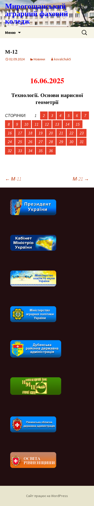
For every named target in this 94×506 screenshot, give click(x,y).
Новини (39, 59)
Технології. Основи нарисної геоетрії (47, 98)
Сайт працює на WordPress (47, 496)
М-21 (81, 179)
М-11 (13, 179)
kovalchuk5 (62, 59)
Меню (10, 32)
